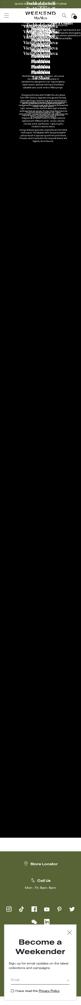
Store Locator (44, 864)
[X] (72, 909)
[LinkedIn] (47, 921)
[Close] (69, 933)
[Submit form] (68, 980)
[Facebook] (34, 909)
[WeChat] (34, 921)
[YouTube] (47, 909)
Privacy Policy (49, 991)
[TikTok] (21, 909)
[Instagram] (9, 909)
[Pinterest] (59, 909)
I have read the (37, 991)
